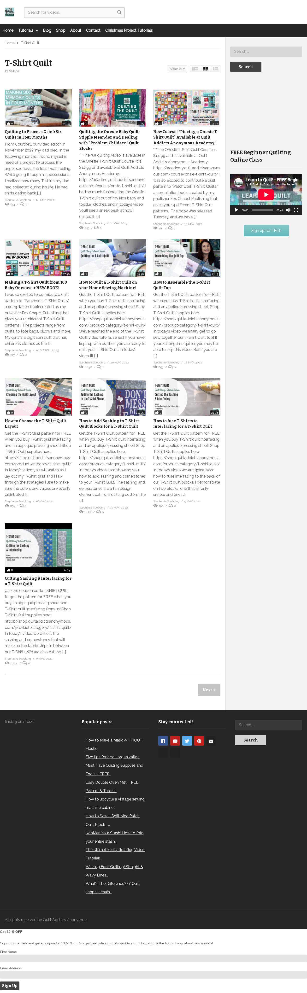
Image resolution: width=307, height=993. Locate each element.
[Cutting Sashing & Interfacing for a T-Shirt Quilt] (38, 548)
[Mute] (288, 210)
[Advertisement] (266, 110)
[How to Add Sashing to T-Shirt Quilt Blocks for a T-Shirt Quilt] (112, 397)
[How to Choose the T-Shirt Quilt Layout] (38, 397)
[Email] (211, 741)
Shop (60, 30)
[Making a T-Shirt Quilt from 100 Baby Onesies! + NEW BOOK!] (38, 258)
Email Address (11, 968)
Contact (93, 30)
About (75, 30)
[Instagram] (163, 753)
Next (208, 690)
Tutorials (26, 30)
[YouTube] (175, 741)
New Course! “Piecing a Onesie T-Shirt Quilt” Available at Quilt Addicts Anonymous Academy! (185, 137)
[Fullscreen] (296, 210)
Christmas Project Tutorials (129, 30)
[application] (266, 194)
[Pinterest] (199, 741)
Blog (47, 30)
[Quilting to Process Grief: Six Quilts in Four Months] (38, 108)
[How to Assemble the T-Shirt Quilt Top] (186, 258)
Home (7, 30)
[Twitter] (187, 741)
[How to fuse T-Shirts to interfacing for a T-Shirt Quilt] (186, 397)
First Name (8, 952)
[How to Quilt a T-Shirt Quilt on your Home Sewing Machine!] (112, 258)
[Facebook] (163, 741)
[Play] (236, 210)
